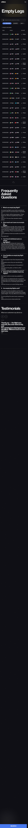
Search (13, 826)
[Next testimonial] (6, 310)
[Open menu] (25, 2)
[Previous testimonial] (2, 310)
